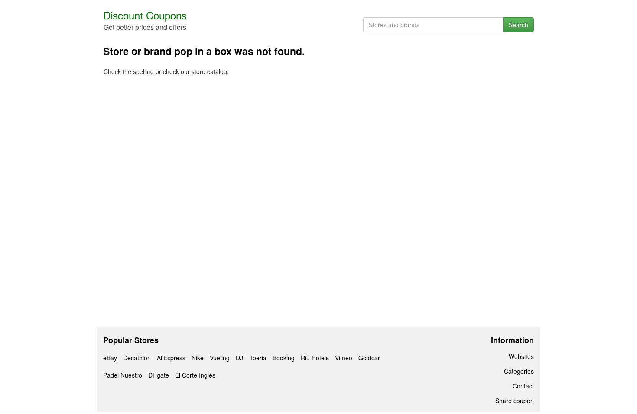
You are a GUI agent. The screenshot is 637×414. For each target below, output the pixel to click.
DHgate (158, 375)
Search (518, 24)
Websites (521, 356)
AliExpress (171, 357)
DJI (240, 357)
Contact (523, 386)
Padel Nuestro (122, 375)
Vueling (220, 357)
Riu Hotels (315, 357)
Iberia (258, 357)
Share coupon (514, 400)
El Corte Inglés (195, 375)
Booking (284, 357)
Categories (519, 371)
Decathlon (137, 357)
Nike (198, 357)
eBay (110, 357)
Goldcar (369, 357)
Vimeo (343, 357)
